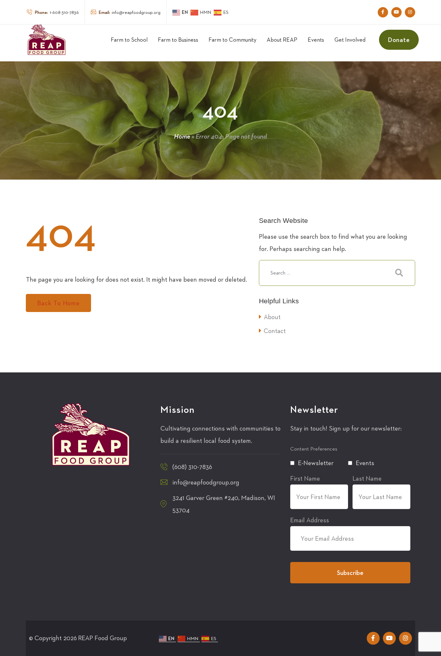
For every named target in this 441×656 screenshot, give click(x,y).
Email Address (309, 520)
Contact (275, 331)
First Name (305, 478)
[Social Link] (383, 12)
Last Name (367, 478)
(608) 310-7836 (192, 467)
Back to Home (58, 303)
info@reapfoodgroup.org (129, 12)
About (272, 317)
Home (182, 136)
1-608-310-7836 (57, 12)
